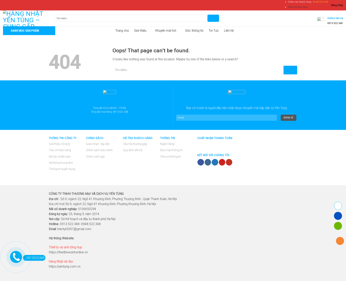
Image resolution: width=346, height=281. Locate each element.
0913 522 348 (335, 23)
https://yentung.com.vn (64, 266)
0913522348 (35, 258)
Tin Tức (214, 30)
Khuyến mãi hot (165, 30)
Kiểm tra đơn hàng (298, 7)
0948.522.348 (320, 1)
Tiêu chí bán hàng (60, 150)
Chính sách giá (95, 156)
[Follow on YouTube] (229, 162)
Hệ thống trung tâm (61, 162)
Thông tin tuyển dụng (62, 169)
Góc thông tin (194, 30)
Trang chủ (122, 30)
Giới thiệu (140, 30)
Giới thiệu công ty (59, 144)
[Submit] (290, 70)
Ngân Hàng (167, 144)
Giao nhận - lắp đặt (97, 144)
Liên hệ (229, 30)
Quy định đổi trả (132, 150)
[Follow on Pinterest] (222, 162)
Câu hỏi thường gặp (135, 144)
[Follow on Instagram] (208, 162)
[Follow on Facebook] (200, 162)
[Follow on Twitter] (215, 162)
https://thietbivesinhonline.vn (68, 252)
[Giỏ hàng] (225, 18)
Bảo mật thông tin (171, 150)
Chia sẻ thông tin (170, 156)
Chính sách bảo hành (99, 150)
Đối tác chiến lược (60, 156)
